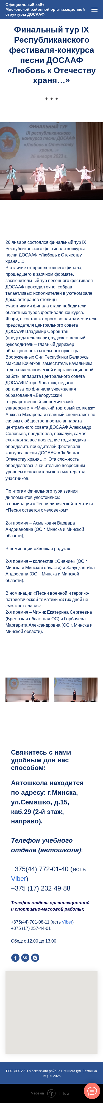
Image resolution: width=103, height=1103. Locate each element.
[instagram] (35, 958)
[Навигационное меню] (94, 10)
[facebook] (15, 958)
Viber (18, 878)
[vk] (25, 958)
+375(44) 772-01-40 (39, 869)
